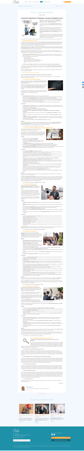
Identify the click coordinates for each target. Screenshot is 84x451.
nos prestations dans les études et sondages (31, 72)
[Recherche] (62, 2)
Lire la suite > (21, 421)
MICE (51, 55)
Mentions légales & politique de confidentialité (23, 447)
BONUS (41, 1)
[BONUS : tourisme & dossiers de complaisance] (42, 408)
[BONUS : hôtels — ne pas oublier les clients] (26, 408)
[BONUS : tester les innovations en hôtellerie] (57, 408)
